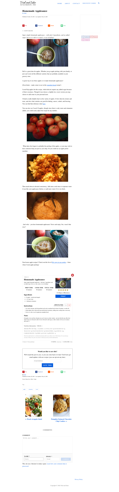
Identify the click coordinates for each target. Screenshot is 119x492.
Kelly (25, 13)
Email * (49, 456)
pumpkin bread (51, 85)
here (44, 104)
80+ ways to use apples (59, 262)
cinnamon (31, 389)
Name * (27, 456)
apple (24, 389)
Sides (32, 379)
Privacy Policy (79, 479)
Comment (26, 435)
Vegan (35, 379)
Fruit (23, 379)
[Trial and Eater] (30, 3)
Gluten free (27, 379)
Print (63, 296)
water (37, 389)
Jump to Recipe (28, 30)
